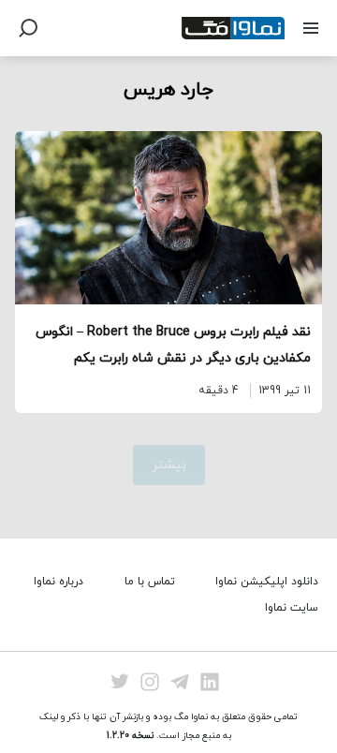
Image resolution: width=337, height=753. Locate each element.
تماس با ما (150, 581)
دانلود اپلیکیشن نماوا (266, 581)
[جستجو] (28, 28)
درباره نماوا (58, 581)
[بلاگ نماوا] (233, 28)
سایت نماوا (291, 607)
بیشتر (169, 465)
